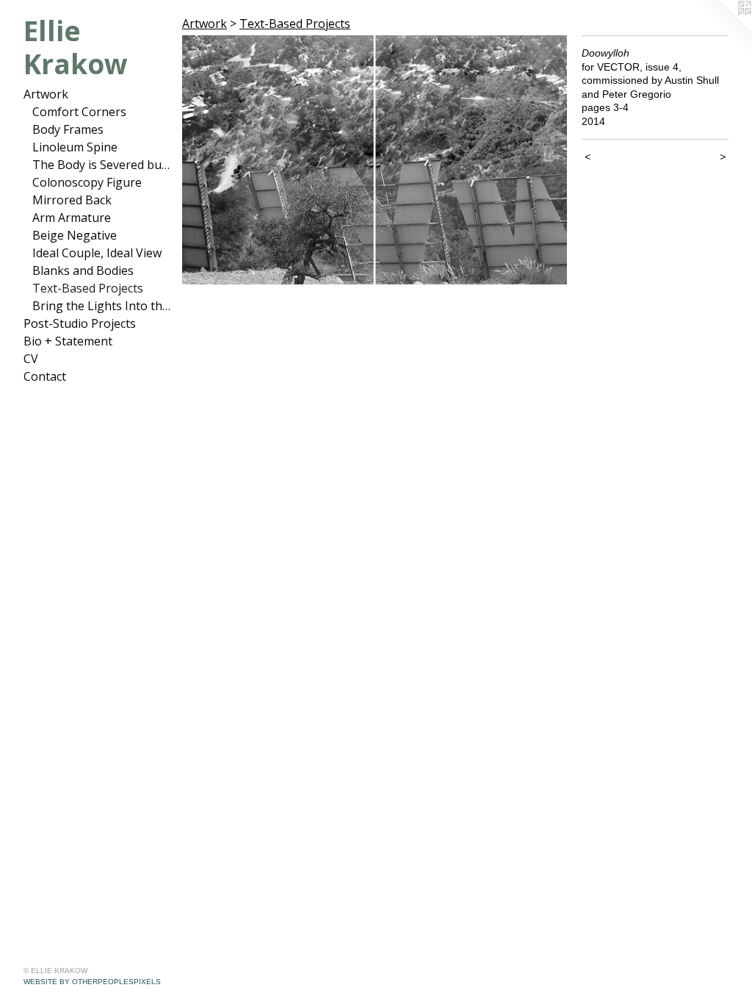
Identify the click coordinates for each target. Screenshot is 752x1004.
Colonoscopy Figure (87, 182)
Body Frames (68, 129)
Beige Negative (74, 235)
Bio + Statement (68, 341)
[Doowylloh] (374, 159)
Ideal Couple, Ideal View (97, 253)
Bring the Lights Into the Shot (101, 306)
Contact (45, 376)
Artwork (46, 94)
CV (31, 359)
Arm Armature (71, 217)
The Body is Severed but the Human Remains (101, 165)
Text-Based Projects (87, 288)
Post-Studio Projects (80, 323)
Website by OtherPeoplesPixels (92, 982)
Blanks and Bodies (83, 270)
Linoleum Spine (75, 147)
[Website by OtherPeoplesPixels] (722, 29)
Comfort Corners (79, 112)
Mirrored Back (72, 200)
